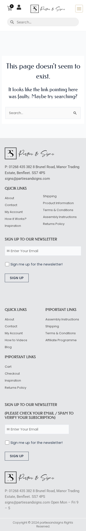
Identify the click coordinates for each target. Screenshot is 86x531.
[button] (79, 8)
